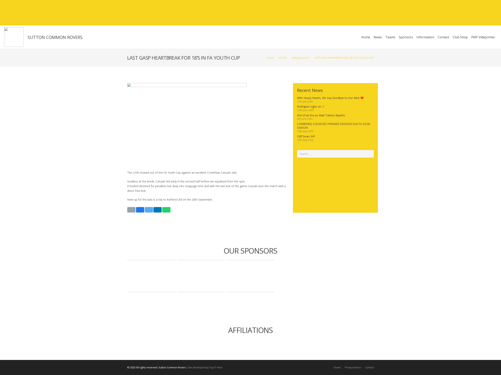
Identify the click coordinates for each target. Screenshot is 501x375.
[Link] (14, 37)
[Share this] (140, 210)
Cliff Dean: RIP (306, 136)
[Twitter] (479, 12)
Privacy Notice (353, 367)
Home (337, 367)
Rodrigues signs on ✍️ (311, 106)
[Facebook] (472, 12)
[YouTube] (493, 12)
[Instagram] (486, 12)
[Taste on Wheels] (151, 276)
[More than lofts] (201, 276)
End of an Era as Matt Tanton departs (321, 115)
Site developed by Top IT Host (204, 367)
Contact (369, 367)
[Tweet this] (149, 210)
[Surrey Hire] (250, 276)
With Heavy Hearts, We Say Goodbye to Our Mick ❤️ (330, 98)
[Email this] (131, 210)
